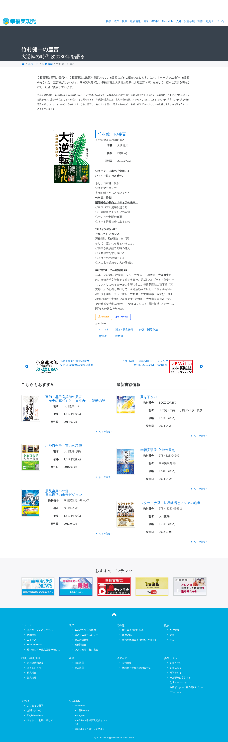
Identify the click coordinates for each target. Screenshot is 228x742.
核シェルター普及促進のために (43, 649)
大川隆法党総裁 (35, 662)
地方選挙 (79, 667)
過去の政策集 (82, 639)
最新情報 (135, 21)
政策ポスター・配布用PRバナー (186, 687)
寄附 (200, 21)
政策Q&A (127, 634)
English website (35, 715)
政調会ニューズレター (86, 634)
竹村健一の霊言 (112, 134)
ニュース (33, 63)
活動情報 (31, 634)
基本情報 (174, 629)
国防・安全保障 (124, 329)
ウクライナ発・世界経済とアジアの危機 (170, 503)
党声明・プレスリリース (40, 629)
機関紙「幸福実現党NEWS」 (137, 667)
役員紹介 (31, 672)
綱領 (172, 634)
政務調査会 (80, 644)
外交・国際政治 (148, 329)
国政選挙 (79, 662)
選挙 (146, 21)
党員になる (175, 667)
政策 (116, 21)
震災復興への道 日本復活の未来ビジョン (63, 492)
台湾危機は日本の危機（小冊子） (139, 639)
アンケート (175, 692)
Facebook (80, 705)
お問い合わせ (34, 710)
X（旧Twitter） (82, 710)
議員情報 (31, 677)
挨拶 (108, 21)
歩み (172, 639)
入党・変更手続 (185, 21)
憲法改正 (104, 336)
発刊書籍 (47, 63)
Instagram (80, 715)
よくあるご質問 (35, 705)
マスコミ (103, 329)
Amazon (105, 316)
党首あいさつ (34, 667)
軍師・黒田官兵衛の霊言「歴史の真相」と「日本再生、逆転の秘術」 (78, 398)
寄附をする (175, 672)
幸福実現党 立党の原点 (157, 450)
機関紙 (155, 21)
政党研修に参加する (180, 677)
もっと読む (104, 431)
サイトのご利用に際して (40, 720)
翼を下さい (148, 397)
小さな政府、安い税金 (86, 649)
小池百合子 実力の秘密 (63, 446)
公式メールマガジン (180, 682)
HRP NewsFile (34, 644)
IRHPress (123, 316)
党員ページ (212, 21)
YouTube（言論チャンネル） (90, 729)
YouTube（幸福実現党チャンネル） (91, 722)
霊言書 (119, 336)
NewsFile (167, 21)
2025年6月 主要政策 (85, 629)
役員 (124, 21)
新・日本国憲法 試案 (133, 629)
